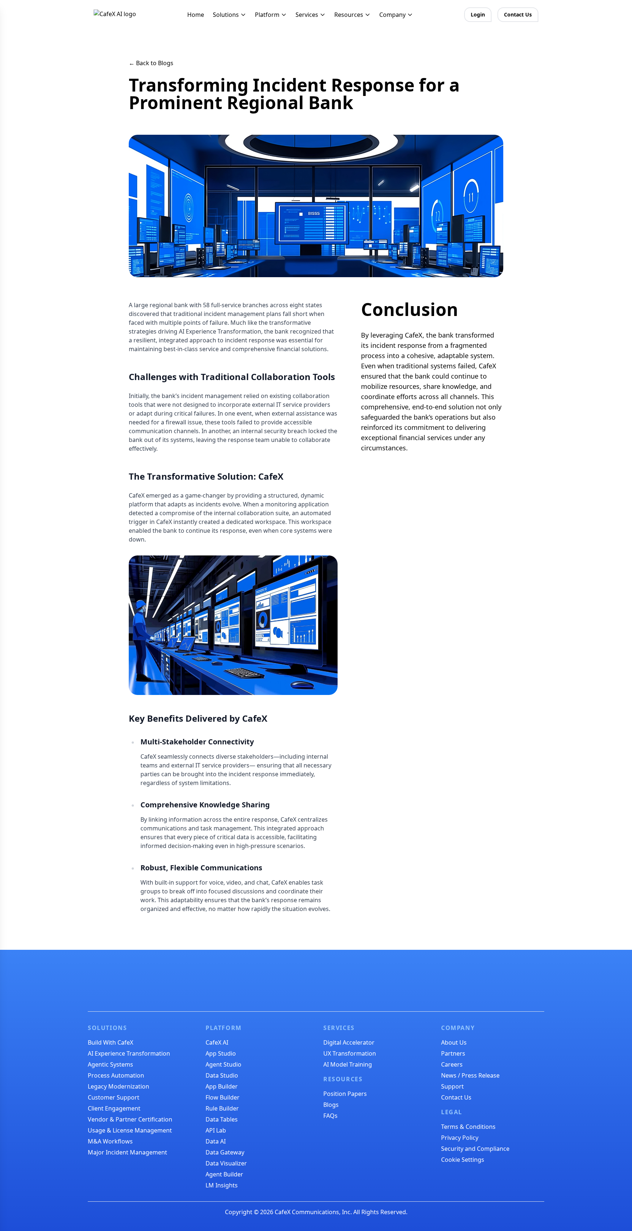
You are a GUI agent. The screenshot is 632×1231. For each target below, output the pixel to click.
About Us (454, 1042)
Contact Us (518, 14)
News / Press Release (470, 1075)
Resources (348, 15)
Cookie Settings (462, 1160)
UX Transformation (349, 1053)
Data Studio (222, 1075)
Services (307, 15)
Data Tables (222, 1119)
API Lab (216, 1130)
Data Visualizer (226, 1163)
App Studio (221, 1053)
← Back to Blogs (151, 63)
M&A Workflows (110, 1141)
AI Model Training (347, 1064)
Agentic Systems (110, 1064)
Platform (267, 15)
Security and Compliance (475, 1149)
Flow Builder (223, 1097)
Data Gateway (225, 1152)
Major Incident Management (127, 1152)
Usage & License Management (130, 1130)
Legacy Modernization (118, 1086)
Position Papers (345, 1094)
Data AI (216, 1141)
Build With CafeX (110, 1042)
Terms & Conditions (468, 1127)
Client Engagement (114, 1108)
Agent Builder (224, 1174)
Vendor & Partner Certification (130, 1119)
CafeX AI (217, 1042)
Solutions (226, 15)
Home (195, 15)
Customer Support (113, 1097)
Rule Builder (222, 1108)
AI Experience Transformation (129, 1053)
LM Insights (222, 1185)
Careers (452, 1064)
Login (478, 14)
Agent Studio (223, 1064)
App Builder (222, 1086)
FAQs (330, 1116)
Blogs (331, 1105)
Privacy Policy (459, 1138)
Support (452, 1086)
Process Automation (116, 1075)
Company (392, 15)
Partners (453, 1053)
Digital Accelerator (349, 1042)
